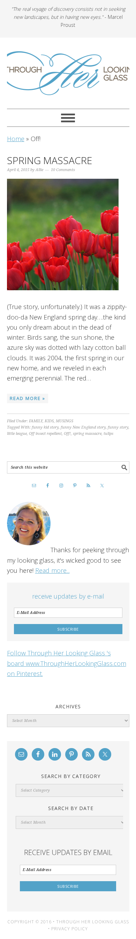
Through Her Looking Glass (68, 73)
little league (17, 433)
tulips (108, 433)
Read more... (52, 570)
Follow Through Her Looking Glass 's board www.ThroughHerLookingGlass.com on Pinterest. (66, 663)
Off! (67, 433)
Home (15, 138)
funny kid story (45, 427)
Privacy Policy (69, 929)
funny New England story (83, 427)
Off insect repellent (45, 433)
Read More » (27, 398)
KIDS (49, 421)
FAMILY (36, 421)
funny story (118, 427)
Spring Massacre (49, 160)
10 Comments (63, 170)
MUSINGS (64, 421)
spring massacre (87, 433)
